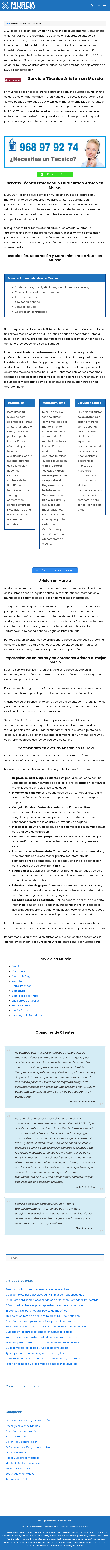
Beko (60, 1532)
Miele (103, 1539)
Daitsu (45, 1535)
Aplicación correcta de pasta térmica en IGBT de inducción (43, 1316)
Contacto (51, 1521)
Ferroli (93, 1535)
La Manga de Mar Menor (27, 1015)
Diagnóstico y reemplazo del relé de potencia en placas (40, 1321)
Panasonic (46, 1542)
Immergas (49, 1539)
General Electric (17, 1539)
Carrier (99, 1532)
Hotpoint (40, 1539)
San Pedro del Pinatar (25, 996)
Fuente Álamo (21, 1005)
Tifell (104, 1542)
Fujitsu (7, 1539)
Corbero (24, 1535)
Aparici (16, 1532)
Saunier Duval (67, 1542)
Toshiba (28, 1545)
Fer (89, 1535)
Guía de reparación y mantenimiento (29, 1447)
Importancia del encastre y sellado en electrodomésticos (41, 1337)
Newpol (31, 1542)
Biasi (71, 1532)
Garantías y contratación (22, 1442)
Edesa (62, 1535)
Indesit (58, 1539)
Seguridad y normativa (20, 1473)
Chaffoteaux (7, 1535)
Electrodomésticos (17, 1436)
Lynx (81, 1539)
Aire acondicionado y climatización (28, 1420)
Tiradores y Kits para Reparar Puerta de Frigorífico (36, 1310)
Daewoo (32, 1535)
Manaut (87, 1539)
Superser (92, 1542)
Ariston (23, 1532)
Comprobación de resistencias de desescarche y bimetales (43, 1358)
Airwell (10, 1532)
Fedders (83, 1535)
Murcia (16, 966)
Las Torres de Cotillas (26, 1000)
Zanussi (81, 1545)
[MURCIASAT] (19, 5)
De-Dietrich (54, 1535)
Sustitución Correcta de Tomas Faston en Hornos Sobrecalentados (47, 1326)
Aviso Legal (41, 1521)
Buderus (84, 1532)
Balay (45, 1532)
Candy (92, 1532)
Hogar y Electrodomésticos (22, 1458)
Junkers (65, 1539)
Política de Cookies (65, 1521)
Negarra (24, 1542)
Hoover (33, 1539)
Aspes (29, 1532)
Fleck (99, 1535)
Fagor (77, 1535)
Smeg (85, 1542)
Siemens (78, 1542)
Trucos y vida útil (16, 1479)
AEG (4, 1532)
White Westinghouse (69, 1545)
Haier (27, 1539)
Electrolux (70, 1535)
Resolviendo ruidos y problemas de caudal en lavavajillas (41, 1364)
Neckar (17, 1542)
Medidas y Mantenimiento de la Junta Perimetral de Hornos (43, 1342)
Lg (70, 1539)
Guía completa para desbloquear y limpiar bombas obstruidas (45, 1294)
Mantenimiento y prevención (23, 1463)
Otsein (38, 1542)
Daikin (39, 1535)
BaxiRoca (53, 1532)
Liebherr (75, 1539)
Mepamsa (95, 1539)
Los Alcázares (21, 1010)
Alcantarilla (19, 981)
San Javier (18, 991)
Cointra (17, 1535)
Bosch (77, 1532)
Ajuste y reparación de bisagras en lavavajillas (35, 1353)
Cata (104, 1532)
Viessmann (45, 1545)
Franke (105, 1535)
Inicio (8, 23)
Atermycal (37, 1532)
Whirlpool (55, 1545)
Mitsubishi (8, 1542)
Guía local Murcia (17, 1452)
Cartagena (19, 971)
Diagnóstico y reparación (21, 1431)
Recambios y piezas (18, 1468)
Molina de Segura (23, 976)
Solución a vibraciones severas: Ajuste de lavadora (37, 1289)
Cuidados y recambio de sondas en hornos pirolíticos (39, 1332)
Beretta (66, 1532)
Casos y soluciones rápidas (23, 1426)
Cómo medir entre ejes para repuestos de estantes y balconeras (46, 1305)
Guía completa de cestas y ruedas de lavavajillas (37, 1348)
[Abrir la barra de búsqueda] (92, 5)
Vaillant (36, 1545)
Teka (99, 1542)
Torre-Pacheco (22, 986)
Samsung (56, 1542)
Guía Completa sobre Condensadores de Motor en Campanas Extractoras (52, 1300)
